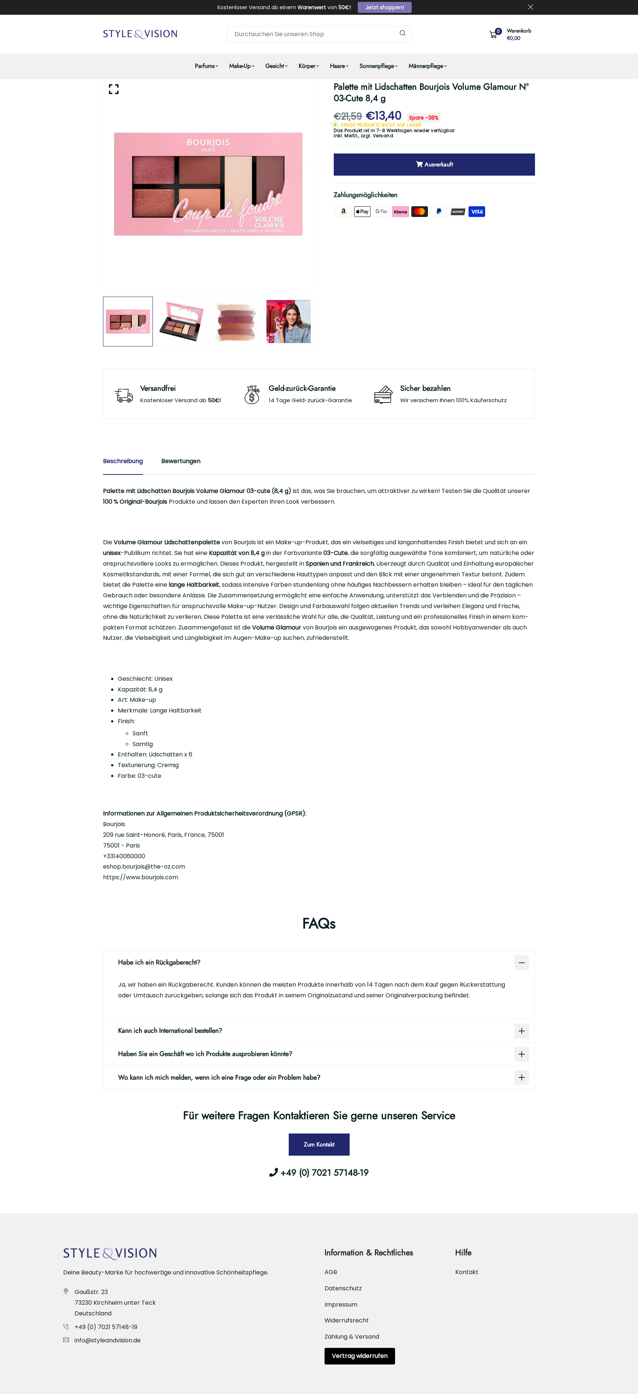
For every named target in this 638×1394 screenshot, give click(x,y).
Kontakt (466, 1272)
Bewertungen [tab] (180, 461)
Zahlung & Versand (352, 1336)
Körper (307, 66)
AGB (331, 1272)
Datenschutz (343, 1288)
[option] (208, 184)
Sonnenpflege (377, 66)
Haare (337, 66)
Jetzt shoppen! (385, 7)
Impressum (341, 1304)
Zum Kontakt (319, 1144)
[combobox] (319, 34)
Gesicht (274, 66)
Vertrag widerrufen (360, 1356)
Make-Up (240, 66)
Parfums (205, 66)
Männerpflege (426, 66)
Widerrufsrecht (347, 1320)
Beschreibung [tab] (123, 461)
